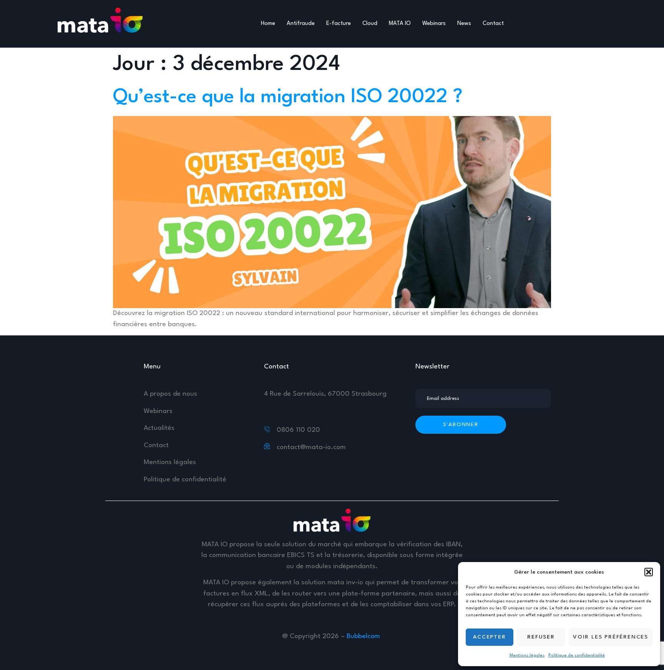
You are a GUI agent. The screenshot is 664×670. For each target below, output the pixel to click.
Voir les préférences (610, 637)
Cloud (369, 24)
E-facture (338, 24)
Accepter (489, 637)
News (464, 24)
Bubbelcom (364, 636)
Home (268, 24)
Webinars (434, 24)
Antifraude (301, 24)
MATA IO (400, 24)
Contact (493, 24)
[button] (648, 572)
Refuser (541, 637)
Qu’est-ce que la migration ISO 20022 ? (288, 97)
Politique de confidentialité (576, 655)
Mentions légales (527, 655)
